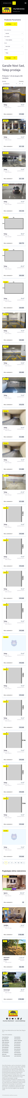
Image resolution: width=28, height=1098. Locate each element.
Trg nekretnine (17, 1050)
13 (21, 862)
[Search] (14, 3)
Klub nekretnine (5, 1044)
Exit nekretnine (17, 1047)
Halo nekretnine (17, 1042)
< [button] (3, 862)
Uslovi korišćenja (20, 1021)
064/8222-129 (16, 11)
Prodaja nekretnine (6, 1056)
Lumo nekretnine (17, 1056)
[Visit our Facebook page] (7, 1019)
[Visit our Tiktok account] (21, 1019)
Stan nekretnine (5, 1047)
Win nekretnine (17, 1045)
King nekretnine (5, 1050)
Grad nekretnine (5, 1037)
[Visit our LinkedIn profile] (18, 1019)
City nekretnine (17, 1037)
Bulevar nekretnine (18, 1040)
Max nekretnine (17, 1049)
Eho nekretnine (17, 1044)
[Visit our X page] (15, 1019)
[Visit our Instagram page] (10, 1019)
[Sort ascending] (20, 83)
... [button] (13, 862)
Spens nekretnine (5, 1045)
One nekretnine (17, 1052)
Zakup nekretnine (17, 1054)
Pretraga (8, 58)
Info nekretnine (17, 1038)
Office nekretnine (5, 1042)
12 (18, 862)
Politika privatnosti (8, 1021)
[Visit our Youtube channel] (12, 1019)
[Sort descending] (22, 83)
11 (15, 862)
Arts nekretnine (5, 1052)
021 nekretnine (5, 1038)
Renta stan (4, 1054)
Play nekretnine (5, 1049)
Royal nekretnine (5, 1040)
